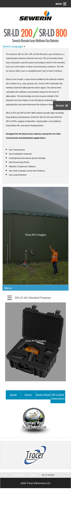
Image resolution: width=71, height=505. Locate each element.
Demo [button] (28, 395)
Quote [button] (13, 395)
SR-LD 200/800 (48, 475)
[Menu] (28, 297)
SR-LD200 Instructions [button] (58, 396)
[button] (9, 297)
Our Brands (19, 475)
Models (60, 105)
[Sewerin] (35, 17)
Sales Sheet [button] (43, 395)
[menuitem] (7, 475)
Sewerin (33, 475)
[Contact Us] (35, 420)
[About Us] (35, 455)
